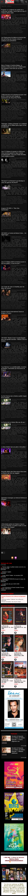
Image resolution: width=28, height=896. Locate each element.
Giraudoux (17, 462)
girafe (2, 57)
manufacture (4, 227)
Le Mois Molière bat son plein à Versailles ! (13, 447)
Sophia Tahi (4, 176)
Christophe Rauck (12, 198)
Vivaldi (7, 520)
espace (3, 56)
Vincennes (22, 148)
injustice (17, 251)
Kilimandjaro (15, 85)
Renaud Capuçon (6, 306)
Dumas (19, 355)
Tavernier (13, 283)
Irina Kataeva (4, 489)
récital (22, 414)
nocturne (9, 389)
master (17, 490)
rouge (13, 60)
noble (24, 200)
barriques (13, 249)
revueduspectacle (17, 30)
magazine (3, 28)
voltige (13, 61)
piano (18, 88)
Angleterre (4, 196)
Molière (22, 388)
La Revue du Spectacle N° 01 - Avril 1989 (7, 627)
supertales (19, 118)
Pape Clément (5, 331)
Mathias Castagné (6, 359)
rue (16, 60)
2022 (2, 354)
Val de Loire (9, 494)
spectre (9, 148)
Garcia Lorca (4, 543)
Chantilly (12, 301)
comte (8, 250)
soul (9, 118)
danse (11, 487)
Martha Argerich (5, 305)
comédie (14, 384)
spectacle (15, 32)
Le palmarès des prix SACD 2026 (10, 577)
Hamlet (16, 142)
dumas (13, 250)
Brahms (20, 326)
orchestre (14, 414)
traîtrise (8, 204)
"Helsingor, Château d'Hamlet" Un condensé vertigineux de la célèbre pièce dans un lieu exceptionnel (14, 125)
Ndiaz (17, 28)
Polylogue (21, 114)
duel (19, 198)
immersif (3, 144)
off (13, 59)
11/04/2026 (4, 754)
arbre (8, 53)
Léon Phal (9, 279)
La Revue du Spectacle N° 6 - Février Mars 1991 (19, 654)
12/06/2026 (4, 743)
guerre (9, 199)
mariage (17, 544)
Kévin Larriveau (12, 113)
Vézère (3, 418)
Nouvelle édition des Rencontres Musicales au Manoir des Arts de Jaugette (13, 472)
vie (2, 229)
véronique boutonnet (7, 258)
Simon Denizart (21, 174)
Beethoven (8, 326)
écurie (16, 302)
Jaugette (11, 489)
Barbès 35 (12, 223)
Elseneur (21, 141)
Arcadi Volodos (5, 410)
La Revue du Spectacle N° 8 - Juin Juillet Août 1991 (19, 681)
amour (7, 540)
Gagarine (16, 56)
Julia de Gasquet (5, 387)
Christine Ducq (5, 302)
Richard (3, 203)
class (2, 487)
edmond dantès (19, 250)
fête (23, 541)
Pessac (11, 331)
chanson (22, 83)
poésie (12, 545)
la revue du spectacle (15, 27)
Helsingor (21, 142)
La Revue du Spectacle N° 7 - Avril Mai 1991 (7, 681)
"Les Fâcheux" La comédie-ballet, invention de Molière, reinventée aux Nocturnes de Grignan (13, 368)
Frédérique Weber (6, 515)
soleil (18, 391)
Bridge (24, 326)
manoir (13, 490)
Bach (2, 301)
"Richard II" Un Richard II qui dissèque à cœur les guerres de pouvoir (13, 181)
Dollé (2, 385)
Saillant (24, 416)
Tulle (22, 417)
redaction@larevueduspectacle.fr (14, 860)
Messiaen (13, 305)
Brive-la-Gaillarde (18, 410)
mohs (8, 28)
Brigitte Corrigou (11, 140)
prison (16, 254)
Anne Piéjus (4, 383)
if (13, 251)
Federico (14, 541)
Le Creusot (20, 57)
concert (17, 26)
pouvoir (3, 202)
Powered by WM (21, 862)
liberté (8, 253)
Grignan (24, 385)
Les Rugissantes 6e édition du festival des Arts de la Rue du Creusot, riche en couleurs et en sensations (13, 39)
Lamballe (14, 358)
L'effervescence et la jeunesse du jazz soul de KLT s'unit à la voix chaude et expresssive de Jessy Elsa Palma (13, 96)
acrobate (3, 53)
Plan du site (5, 862)
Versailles (3, 468)
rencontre (14, 491)
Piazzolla (20, 331)
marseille (19, 253)
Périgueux (10, 517)
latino (8, 87)
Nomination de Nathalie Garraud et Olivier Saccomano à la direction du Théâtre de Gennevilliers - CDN (12, 587)
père (18, 145)
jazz (8, 27)
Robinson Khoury (6, 31)
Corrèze (8, 413)
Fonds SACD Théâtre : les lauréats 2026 (12, 569)
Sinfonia (17, 519)
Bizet (11, 410)
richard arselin (21, 255)
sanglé (19, 60)
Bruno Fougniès (14, 53)
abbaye (3, 512)
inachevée (4, 225)
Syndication (14, 862)
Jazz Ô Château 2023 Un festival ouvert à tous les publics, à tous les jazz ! (13, 262)
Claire (12, 55)
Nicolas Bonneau (15, 360)
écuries (3, 461)
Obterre (3, 491)
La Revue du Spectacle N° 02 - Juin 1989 (20, 627)
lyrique (3, 414)
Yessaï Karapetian (6, 177)
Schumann (4, 334)
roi (18, 146)
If (22, 356)
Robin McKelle (21, 173)
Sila (6, 118)
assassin (3, 140)
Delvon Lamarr (21, 276)
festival (22, 26)
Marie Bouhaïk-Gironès (13, 388)
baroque (11, 512)
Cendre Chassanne (20, 223)
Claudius (9, 141)
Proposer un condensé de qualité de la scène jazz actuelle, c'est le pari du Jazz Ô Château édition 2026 (13, 11)
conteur (14, 355)
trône (17, 148)
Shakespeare (13, 203)
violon (19, 334)
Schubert (7, 417)
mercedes (4, 254)
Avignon (6, 223)
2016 (2, 249)
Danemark (15, 141)
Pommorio (22, 28)
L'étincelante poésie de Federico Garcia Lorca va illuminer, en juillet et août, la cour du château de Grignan (13, 525)
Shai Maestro (8, 32)
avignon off (7, 249)
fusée (11, 56)
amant (3, 540)
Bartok (3, 326)
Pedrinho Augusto (11, 88)
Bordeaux (14, 326)
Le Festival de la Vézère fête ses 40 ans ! (13, 422)
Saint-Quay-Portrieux (17, 31)
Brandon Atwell (5, 83)
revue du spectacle (6, 30)
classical (7, 329)
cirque (8, 55)
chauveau (11, 26)
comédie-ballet (21, 384)
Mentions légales (14, 859)
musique (13, 28)
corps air (17, 55)
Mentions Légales (6, 565)
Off (21, 360)
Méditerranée (15, 359)
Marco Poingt (20, 87)
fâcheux (7, 385)
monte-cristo (10, 254)
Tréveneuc (4, 34)
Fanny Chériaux (10, 356)
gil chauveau (22, 56)
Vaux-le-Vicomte (10, 392)
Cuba (19, 84)
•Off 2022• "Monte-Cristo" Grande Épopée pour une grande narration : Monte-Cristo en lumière (14, 339)
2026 (2, 26)
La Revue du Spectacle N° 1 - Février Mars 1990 (6, 654)
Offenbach (20, 464)
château (6, 26)
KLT (18, 113)
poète (15, 545)
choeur (3, 513)
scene (2, 32)
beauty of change (6, 110)
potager (3, 465)
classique (14, 84)
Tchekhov (15, 466)
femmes (8, 461)
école (22, 460)
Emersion (3, 142)
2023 (2, 223)
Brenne (3, 486)
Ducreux (22, 55)
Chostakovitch (16, 327)
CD (12, 110)
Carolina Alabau (14, 83)
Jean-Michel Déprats (16, 199)
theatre (20, 32)
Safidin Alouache (5, 257)
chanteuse (21, 354)
